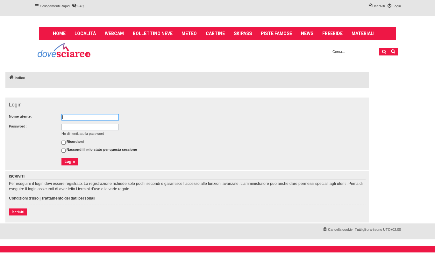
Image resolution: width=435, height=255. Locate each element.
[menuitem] (78, 6)
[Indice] (64, 51)
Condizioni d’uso (24, 198)
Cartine (215, 33)
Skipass (243, 33)
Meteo (189, 33)
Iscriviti (18, 212)
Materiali (363, 33)
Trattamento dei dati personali (68, 198)
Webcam (114, 33)
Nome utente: (20, 116)
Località (85, 33)
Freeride (332, 33)
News (307, 33)
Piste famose (276, 33)
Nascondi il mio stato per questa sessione (101, 150)
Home (59, 33)
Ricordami (75, 142)
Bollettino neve (153, 33)
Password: (18, 126)
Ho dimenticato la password (82, 133)
